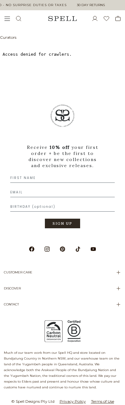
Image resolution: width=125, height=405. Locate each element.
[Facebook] (31, 249)
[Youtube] (93, 249)
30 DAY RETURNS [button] (91, 5)
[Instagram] (47, 249)
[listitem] (62, 168)
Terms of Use (102, 401)
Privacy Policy (73, 401)
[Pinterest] (62, 249)
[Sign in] (97, 18)
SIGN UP (62, 223)
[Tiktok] (77, 249)
